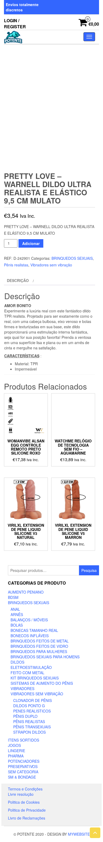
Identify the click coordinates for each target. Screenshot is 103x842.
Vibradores (22, 688)
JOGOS (14, 745)
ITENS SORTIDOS (23, 740)
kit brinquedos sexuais (35, 678)
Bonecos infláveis (30, 635)
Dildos (17, 662)
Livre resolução (21, 794)
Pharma (16, 755)
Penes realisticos (32, 711)
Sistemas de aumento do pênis (42, 683)
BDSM (13, 597)
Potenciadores (23, 761)
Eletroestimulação (31, 667)
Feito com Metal (27, 672)
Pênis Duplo (25, 716)
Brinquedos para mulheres (39, 651)
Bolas (17, 625)
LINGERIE (16, 750)
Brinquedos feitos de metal (40, 641)
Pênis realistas (16, 264)
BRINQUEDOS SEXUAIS (72, 258)
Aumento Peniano (26, 592)
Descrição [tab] (18, 280)
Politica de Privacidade (27, 810)
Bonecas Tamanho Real (34, 630)
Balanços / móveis (29, 619)
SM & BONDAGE (22, 777)
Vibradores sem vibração (51, 264)
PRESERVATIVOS (23, 766)
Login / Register (15, 23)
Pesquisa (89, 570)
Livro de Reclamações (26, 818)
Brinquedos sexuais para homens (45, 656)
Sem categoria (23, 771)
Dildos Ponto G (29, 705)
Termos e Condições (25, 789)
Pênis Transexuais (32, 726)
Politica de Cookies (24, 802)
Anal (15, 609)
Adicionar (31, 243)
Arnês (17, 614)
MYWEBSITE (79, 834)
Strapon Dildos (29, 732)
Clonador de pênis (32, 700)
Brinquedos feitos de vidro (39, 646)
